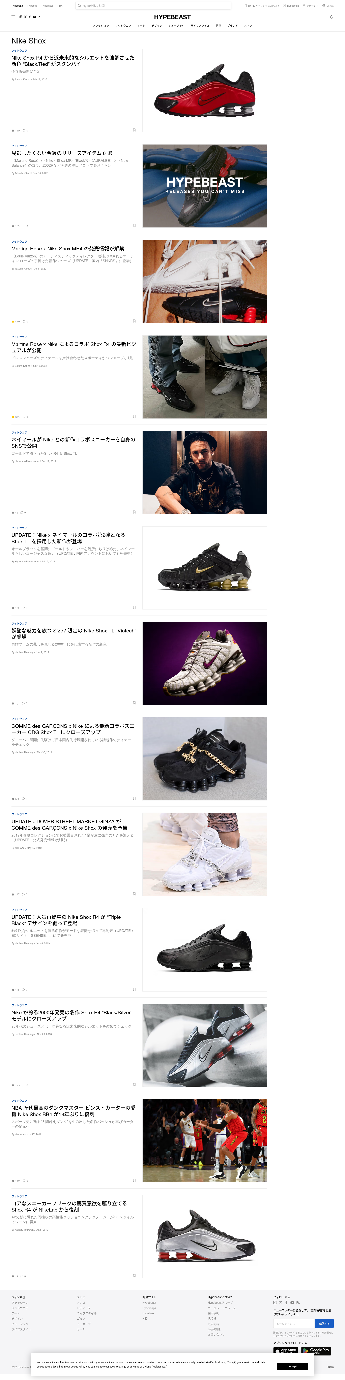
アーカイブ (84, 1324)
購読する (324, 1323)
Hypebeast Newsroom (27, 461)
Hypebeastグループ (220, 1302)
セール (81, 1329)
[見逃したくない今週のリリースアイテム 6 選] (204, 185)
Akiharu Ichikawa (24, 1229)
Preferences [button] (159, 1366)
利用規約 (326, 1332)
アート (141, 25)
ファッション (101, 25)
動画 (218, 25)
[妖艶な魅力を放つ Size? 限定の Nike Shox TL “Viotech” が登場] (204, 663)
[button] (83, 130)
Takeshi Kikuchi (23, 173)
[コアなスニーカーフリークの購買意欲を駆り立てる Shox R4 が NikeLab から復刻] (204, 1236)
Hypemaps (149, 1308)
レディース (84, 1308)
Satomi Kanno (22, 79)
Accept (292, 1366)
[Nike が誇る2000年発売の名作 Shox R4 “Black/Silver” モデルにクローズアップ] (204, 1045)
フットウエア (123, 25)
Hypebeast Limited (28, 1367)
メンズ (81, 1302)
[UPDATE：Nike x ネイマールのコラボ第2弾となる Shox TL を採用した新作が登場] (204, 567)
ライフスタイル (200, 25)
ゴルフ (81, 1318)
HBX (145, 1318)
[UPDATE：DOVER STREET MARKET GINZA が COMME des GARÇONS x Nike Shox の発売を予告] (204, 854)
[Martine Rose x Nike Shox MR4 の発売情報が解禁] (204, 281)
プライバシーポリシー (284, 1335)
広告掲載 (213, 1324)
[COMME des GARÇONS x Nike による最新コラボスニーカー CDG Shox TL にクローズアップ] (204, 758)
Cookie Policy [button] (77, 1366)
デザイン (156, 25)
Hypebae (148, 1313)
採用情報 (213, 1313)
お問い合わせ (216, 1334)
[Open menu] (13, 17)
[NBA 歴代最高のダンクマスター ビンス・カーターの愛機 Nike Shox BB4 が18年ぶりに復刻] (204, 1140)
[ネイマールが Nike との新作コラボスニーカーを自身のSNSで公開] (204, 472)
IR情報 (212, 1318)
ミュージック (176, 25)
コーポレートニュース (222, 1308)
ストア (248, 25)
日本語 (330, 1367)
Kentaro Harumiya (25, 652)
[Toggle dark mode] (332, 16)
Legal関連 (214, 1329)
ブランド (232, 25)
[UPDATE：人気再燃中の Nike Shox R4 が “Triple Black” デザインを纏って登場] (204, 949)
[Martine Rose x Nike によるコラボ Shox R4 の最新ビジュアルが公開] (204, 376)
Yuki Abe (20, 847)
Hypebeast (149, 1302)
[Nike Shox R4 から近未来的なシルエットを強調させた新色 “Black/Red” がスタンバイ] (204, 90)
